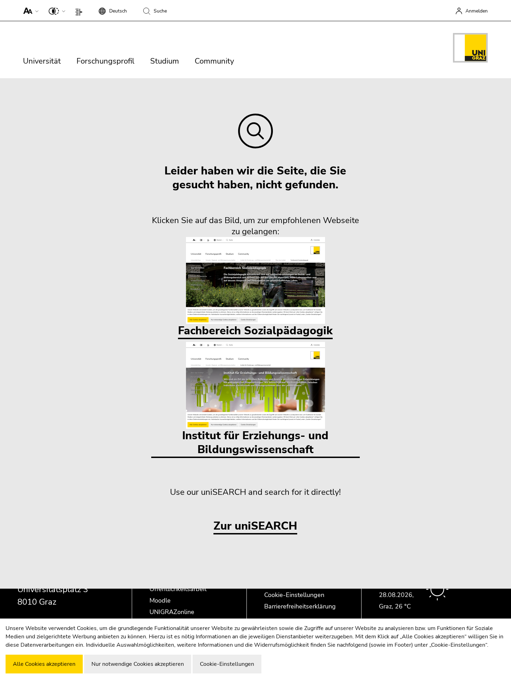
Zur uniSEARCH (255, 526)
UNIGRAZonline (171, 612)
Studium (164, 61)
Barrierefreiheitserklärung (300, 606)
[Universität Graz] (470, 49)
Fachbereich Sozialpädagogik (255, 330)
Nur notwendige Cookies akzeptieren (137, 664)
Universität (42, 61)
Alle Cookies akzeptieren (44, 664)
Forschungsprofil (105, 61)
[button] (29, 10)
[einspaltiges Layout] (80, 10)
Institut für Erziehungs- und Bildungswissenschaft (255, 442)
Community (214, 61)
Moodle (160, 600)
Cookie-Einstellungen (294, 595)
